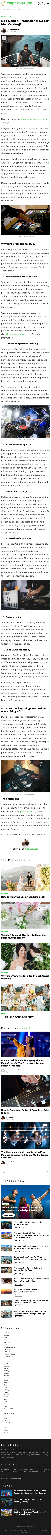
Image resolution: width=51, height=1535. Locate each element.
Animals (7, 1333)
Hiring (10, 834)
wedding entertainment (33, 119)
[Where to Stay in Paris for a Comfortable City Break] (6, 1291)
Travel (5, 1204)
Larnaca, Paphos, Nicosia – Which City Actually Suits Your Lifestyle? (31, 1247)
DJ (3, 834)
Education (8, 1352)
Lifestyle (7, 1390)
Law (5, 1387)
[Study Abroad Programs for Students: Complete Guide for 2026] (6, 1303)
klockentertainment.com (18, 334)
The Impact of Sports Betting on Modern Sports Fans (28, 1269)
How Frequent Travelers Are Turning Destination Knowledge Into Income (30, 1492)
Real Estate (8, 1409)
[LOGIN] (39, 3)
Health (6, 1373)
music (17, 834)
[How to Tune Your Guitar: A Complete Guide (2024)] (25, 1091)
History (6, 1375)
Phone (6, 1404)
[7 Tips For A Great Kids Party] (25, 997)
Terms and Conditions (18, 1530)
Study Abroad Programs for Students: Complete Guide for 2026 (31, 1302)
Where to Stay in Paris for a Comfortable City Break (26, 1291)
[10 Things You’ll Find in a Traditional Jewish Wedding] (25, 956)
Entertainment (9, 1354)
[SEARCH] (43, 3)
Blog (5, 1337)
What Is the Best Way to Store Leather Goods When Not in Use (31, 1280)
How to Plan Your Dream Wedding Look (23, 897)
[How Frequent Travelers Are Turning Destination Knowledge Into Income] (25, 1202)
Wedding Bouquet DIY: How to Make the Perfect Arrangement (23, 936)
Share (4, 38)
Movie (6, 1392)
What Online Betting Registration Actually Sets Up (28, 1223)
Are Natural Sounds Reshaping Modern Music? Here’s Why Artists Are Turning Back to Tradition (22, 1063)
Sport (6, 1418)
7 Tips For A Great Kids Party (17, 1016)
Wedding (4, 893)
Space (6, 1416)
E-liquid (7, 1349)
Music (26, 1028)
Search (47, 1172)
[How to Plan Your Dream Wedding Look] (25, 877)
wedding (41, 834)
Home (6, 1380)
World (6, 1432)
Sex (5, 1411)
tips (32, 834)
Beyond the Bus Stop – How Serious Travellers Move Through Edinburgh (30, 1312)
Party (25, 834)
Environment (9, 1356)
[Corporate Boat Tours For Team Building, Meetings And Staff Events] (6, 1260)
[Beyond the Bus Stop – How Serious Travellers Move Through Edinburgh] (6, 1314)
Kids (3, 1013)
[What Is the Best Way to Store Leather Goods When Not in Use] (6, 1281)
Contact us (25, 1532)
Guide (6, 1368)
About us (32, 1530)
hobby (6, 1378)
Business (7, 1342)
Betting (6, 1335)
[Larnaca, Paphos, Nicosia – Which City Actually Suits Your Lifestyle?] (6, 1248)
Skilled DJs (7, 478)
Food (6, 1363)
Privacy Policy (43, 1530)
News (6, 1399)
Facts (6, 1359)
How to (7, 1382)
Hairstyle (7, 1371)
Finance (7, 1361)
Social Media (9, 1413)
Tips (5, 1425)
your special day (28, 811)
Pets (5, 1401)
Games (6, 1366)
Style (6, 1420)
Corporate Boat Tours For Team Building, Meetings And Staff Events (30, 1258)
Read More (18, 1227)
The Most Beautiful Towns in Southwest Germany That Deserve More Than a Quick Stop (31, 1235)
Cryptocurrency (10, 1347)
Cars (5, 1345)
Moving (6, 1394)
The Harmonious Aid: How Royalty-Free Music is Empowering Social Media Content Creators (25, 1155)
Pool (5, 1406)
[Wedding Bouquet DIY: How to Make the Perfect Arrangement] (25, 915)
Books (6, 1340)
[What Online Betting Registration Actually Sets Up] (6, 1225)
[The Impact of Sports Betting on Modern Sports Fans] (6, 1270)
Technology (8, 1423)
